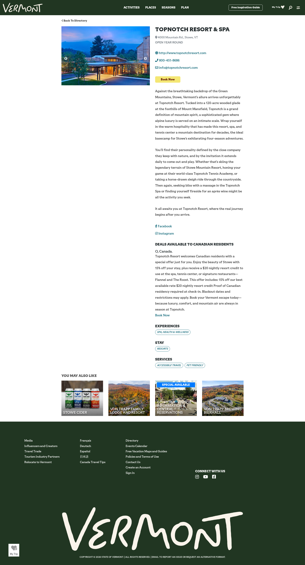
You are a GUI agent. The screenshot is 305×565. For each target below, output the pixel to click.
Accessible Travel (169, 365)
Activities (132, 7)
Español (85, 451)
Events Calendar (136, 446)
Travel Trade (32, 451)
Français (85, 440)
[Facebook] (214, 477)
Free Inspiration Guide (245, 7)
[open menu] (298, 7)
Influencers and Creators (40, 446)
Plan (185, 7)
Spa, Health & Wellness (173, 332)
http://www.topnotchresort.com (182, 53)
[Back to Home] (23, 7)
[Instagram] (197, 477)
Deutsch (85, 446)
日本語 (84, 456)
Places (150, 7)
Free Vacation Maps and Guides (146, 451)
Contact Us (133, 462)
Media (28, 440)
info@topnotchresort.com (178, 67)
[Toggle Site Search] (290, 7)
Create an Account (138, 467)
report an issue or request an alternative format (194, 557)
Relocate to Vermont (38, 462)
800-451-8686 (169, 60)
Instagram (166, 233)
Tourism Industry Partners (41, 456)
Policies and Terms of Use (142, 456)
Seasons (168, 7)
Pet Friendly (195, 365)
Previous (66, 58)
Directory (132, 440)
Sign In (130, 473)
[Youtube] (205, 477)
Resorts (162, 348)
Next (145, 58)
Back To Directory (75, 20)
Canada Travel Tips (92, 462)
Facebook (164, 226)
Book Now (168, 79)
